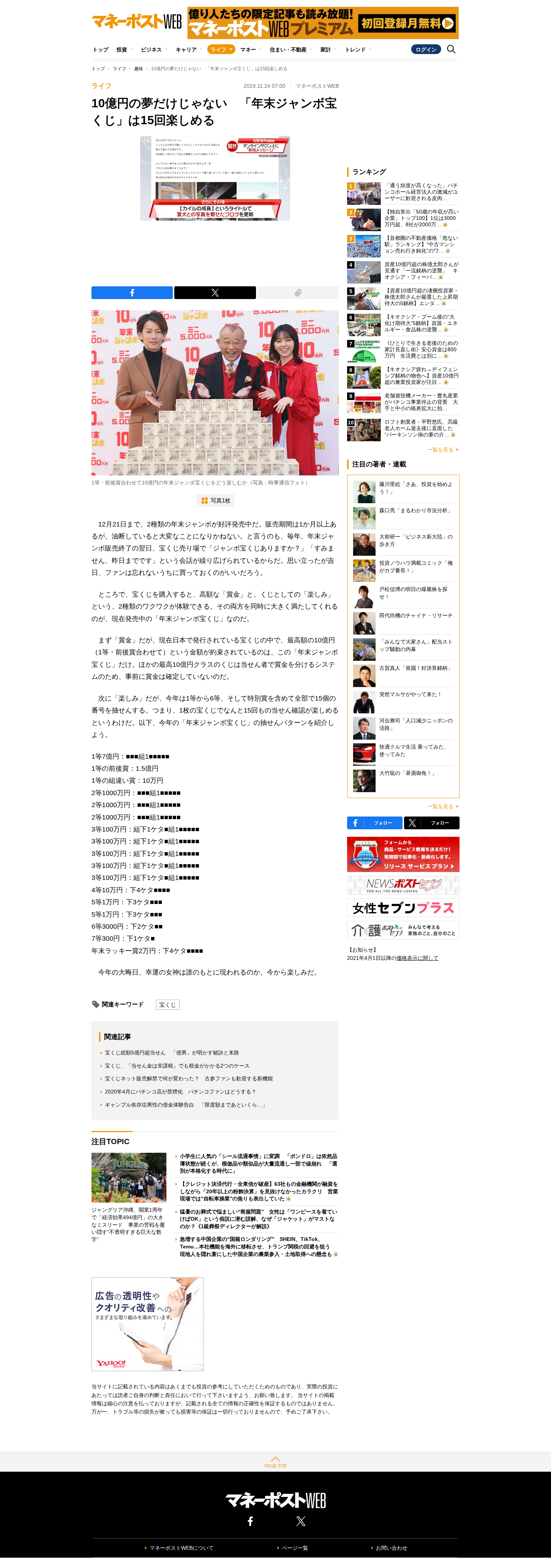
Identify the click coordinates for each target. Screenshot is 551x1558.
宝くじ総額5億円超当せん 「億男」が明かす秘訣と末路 (172, 1053)
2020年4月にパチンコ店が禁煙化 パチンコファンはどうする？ (180, 1092)
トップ (100, 50)
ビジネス (151, 50)
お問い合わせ (391, 1547)
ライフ (218, 50)
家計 (325, 50)
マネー (248, 50)
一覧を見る (440, 449)
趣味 (138, 68)
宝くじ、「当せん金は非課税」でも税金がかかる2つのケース (177, 1066)
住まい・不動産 (288, 50)
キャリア (186, 50)
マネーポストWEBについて (182, 1547)
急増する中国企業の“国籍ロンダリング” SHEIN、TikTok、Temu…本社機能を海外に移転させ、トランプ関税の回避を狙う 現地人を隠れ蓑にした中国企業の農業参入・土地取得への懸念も (257, 1246)
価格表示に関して (418, 958)
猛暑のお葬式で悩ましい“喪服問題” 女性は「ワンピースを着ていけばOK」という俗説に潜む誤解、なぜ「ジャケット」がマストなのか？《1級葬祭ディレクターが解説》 (258, 1219)
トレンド (355, 50)
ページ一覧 (295, 1547)
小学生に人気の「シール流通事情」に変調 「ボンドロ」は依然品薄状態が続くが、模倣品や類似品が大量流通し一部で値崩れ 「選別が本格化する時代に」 (258, 1163)
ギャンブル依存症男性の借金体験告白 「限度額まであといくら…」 (186, 1105)
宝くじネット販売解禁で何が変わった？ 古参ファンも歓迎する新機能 (189, 1078)
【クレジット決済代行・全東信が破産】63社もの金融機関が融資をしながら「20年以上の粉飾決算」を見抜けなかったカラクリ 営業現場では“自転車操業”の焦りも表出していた (259, 1191)
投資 (122, 50)
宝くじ (167, 1005)
